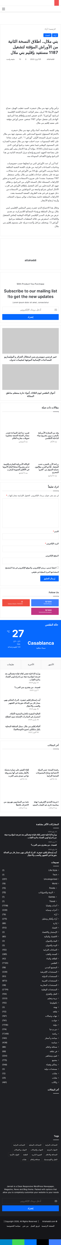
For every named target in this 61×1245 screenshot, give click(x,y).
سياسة (54, 1042)
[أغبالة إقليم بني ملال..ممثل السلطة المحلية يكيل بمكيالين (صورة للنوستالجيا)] (50, 730)
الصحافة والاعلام (51, 1155)
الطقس (54, 963)
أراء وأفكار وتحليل (49, 919)
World (54, 883)
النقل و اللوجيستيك (50, 1159)
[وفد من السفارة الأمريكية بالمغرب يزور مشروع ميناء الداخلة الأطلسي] (45, 422)
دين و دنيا (53, 1029)
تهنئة (55, 1007)
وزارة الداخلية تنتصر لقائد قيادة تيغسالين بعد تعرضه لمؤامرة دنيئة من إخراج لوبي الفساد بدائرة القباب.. (22, 676)
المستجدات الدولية (49, 976)
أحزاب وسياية (51, 910)
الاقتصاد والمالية (50, 936)
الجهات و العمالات (20, 1150)
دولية (55, 1025)
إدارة (55, 923)
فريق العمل (35, 1226)
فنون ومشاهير (51, 1056)
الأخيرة (31, 664)
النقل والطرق (51, 994)
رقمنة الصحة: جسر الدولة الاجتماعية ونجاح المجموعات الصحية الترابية (47, 772)
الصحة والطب (51, 954)
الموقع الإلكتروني (52, 555)
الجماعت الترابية (19, 1145)
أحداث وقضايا (51, 905)
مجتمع (54, 1060)
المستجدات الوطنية (49, 989)
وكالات (54, 1082)
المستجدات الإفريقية (48, 972)
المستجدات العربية (49, 981)
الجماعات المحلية (35, 1145)
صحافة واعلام (51, 1047)
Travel (52, 901)
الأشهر (51, 664)
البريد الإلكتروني (52, 543)
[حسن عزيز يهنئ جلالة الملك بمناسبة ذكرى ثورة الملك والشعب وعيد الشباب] (50, 1101)
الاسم (56, 531)
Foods (52, 888)
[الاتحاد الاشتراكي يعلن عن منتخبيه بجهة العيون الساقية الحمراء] (30, 1124)
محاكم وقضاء (51, 1064)
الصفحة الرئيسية (48, 1226)
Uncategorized (50, 879)
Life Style (53, 870)
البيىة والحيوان (51, 945)
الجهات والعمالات (37, 1150)
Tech (55, 875)
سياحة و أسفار (51, 1038)
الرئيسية (52, 29)
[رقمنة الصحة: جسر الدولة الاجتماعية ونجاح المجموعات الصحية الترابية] (45, 759)
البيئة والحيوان (51, 941)
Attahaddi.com (48, 1221)
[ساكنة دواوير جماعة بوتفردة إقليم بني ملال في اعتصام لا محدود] (11, 1124)
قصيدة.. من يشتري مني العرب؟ (27, 687)
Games (52, 897)
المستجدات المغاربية (48, 985)
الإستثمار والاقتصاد (49, 932)
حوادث (54, 1020)
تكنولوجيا (53, 1003)
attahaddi (50, 59)
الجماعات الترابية (50, 950)
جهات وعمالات (51, 1016)
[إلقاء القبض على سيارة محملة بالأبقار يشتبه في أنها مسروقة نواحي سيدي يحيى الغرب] (15, 759)
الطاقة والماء (51, 958)
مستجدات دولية (50, 1069)
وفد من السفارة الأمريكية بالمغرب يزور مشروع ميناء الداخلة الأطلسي (48, 435)
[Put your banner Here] (30, 18)
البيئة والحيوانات (45, 892)
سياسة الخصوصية (13, 1226)
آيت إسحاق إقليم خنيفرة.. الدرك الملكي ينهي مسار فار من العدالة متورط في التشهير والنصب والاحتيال (22, 703)
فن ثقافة (53, 1051)
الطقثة (25, 1155)
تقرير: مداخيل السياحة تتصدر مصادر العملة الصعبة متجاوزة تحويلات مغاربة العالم (17, 435)
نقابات (54, 1078)
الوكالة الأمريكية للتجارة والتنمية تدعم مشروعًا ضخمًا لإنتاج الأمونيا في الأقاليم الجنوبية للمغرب (16, 467)
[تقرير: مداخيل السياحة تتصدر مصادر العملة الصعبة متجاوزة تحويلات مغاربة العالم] (15, 422)
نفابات (54, 1073)
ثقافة (55, 1011)
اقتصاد (47, 35)
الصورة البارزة (37, 1155)
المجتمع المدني (51, 967)
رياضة (54, 1034)
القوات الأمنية (14, 1155)
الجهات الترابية (52, 1150)
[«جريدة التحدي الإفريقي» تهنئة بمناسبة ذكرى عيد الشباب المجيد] (45, 791)
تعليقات (10, 664)
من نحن (25, 1226)
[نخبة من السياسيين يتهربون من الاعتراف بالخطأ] (15, 791)
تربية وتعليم (52, 998)
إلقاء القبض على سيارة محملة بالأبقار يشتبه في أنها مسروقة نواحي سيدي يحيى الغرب (17, 772)
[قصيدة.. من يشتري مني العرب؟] (50, 691)
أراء (46, 29)
